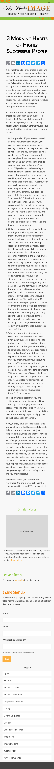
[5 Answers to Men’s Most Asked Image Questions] (27, 531)
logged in (19, 580)
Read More (16, 560)
